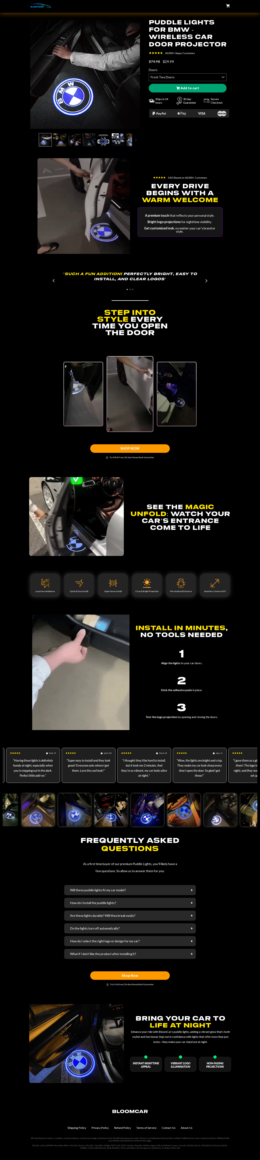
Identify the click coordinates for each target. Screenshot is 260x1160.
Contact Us (168, 1127)
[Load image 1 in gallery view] (45, 139)
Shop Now (130, 976)
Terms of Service (146, 1127)
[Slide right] (136, 140)
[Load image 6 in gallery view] (118, 139)
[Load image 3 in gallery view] (74, 139)
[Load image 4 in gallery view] (89, 139)
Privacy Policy (100, 1127)
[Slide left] (34, 140)
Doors (153, 70)
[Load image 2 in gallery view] (59, 139)
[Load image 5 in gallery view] (103, 139)
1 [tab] (127, 289)
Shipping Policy (77, 1127)
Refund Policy (122, 1127)
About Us (186, 1127)
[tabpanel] (130, 277)
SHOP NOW (130, 448)
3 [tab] (132, 289)
